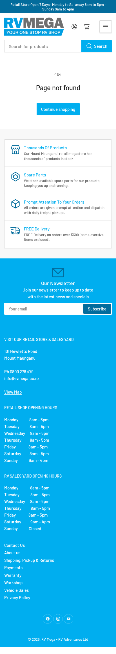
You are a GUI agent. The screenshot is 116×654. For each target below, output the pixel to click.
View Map (13, 391)
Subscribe (97, 308)
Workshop (13, 582)
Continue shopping (58, 109)
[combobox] (58, 46)
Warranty (12, 575)
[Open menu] (105, 26)
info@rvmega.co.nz (21, 378)
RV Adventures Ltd (73, 639)
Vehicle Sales (16, 590)
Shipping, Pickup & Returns (29, 560)
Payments (13, 567)
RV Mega (48, 639)
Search (100, 46)
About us (12, 552)
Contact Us (14, 545)
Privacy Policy (17, 597)
